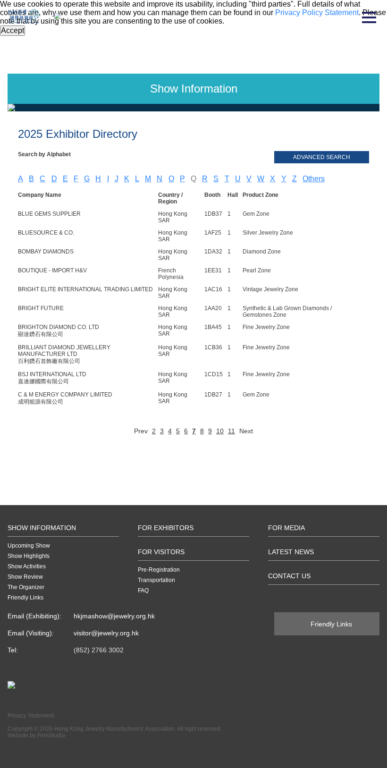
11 (231, 431)
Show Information (42, 528)
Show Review (25, 577)
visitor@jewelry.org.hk (106, 633)
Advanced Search (321, 157)
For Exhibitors (166, 528)
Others (314, 179)
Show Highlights (29, 556)
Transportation (156, 580)
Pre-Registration (159, 569)
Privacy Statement (31, 715)
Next (246, 431)
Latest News (291, 552)
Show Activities (27, 566)
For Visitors (161, 552)
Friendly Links (25, 597)
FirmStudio (51, 735)
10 (220, 431)
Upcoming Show (29, 545)
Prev (141, 431)
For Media (286, 528)
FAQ (143, 590)
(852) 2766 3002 (99, 650)
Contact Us (289, 576)
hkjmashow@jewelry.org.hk (114, 616)
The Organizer (26, 587)
